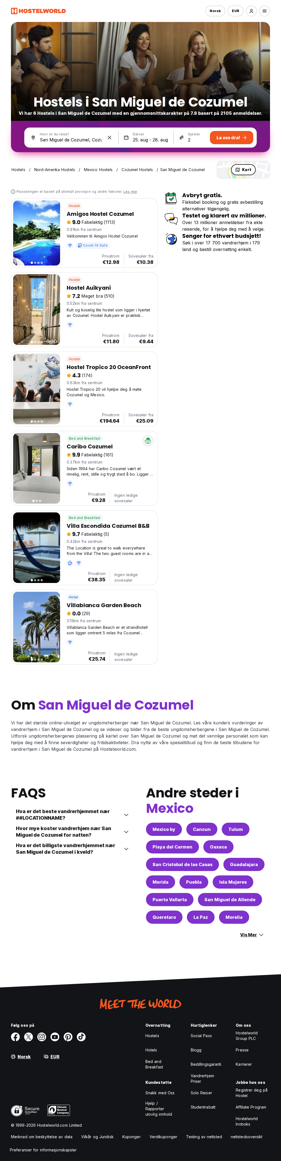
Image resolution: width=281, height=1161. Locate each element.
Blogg (196, 1050)
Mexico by (164, 829)
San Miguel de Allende (229, 899)
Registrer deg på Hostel (252, 1093)
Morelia (234, 917)
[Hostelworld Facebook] (15, 1036)
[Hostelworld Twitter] (28, 1036)
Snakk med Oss (160, 1092)
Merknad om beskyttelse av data (41, 1136)
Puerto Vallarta (170, 899)
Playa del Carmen (172, 847)
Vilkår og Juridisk (97, 1136)
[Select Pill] (251, 10)
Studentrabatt (203, 1107)
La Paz (200, 917)
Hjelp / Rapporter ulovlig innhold (158, 1109)
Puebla (194, 882)
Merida (160, 882)
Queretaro (164, 917)
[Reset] (109, 137)
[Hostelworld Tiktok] (81, 1036)
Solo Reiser (201, 1092)
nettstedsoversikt (247, 1136)
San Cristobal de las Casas (182, 864)
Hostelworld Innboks (247, 1121)
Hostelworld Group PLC (247, 1036)
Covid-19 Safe (95, 245)
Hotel (73, 597)
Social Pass (201, 1035)
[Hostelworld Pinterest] (68, 1036)
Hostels (152, 1035)
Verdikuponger (163, 1136)
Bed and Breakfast (84, 438)
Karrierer (244, 1064)
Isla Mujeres (233, 882)
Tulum (235, 829)
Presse (242, 1050)
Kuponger (131, 1136)
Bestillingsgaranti (206, 1064)
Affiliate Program (251, 1107)
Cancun (202, 829)
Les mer (130, 191)
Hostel (74, 206)
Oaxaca (218, 847)
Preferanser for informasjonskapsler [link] (43, 1150)
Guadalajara (244, 864)
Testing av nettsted (204, 1136)
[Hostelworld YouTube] (54, 1036)
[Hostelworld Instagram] (41, 1036)
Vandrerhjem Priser (202, 1078)
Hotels (151, 1050)
